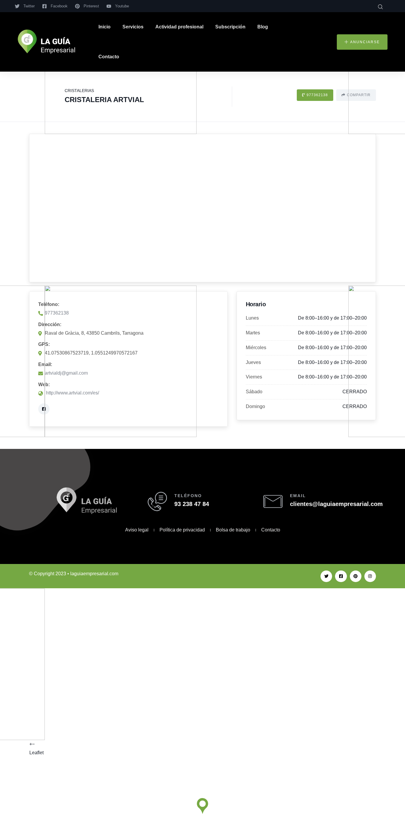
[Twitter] (326, 576)
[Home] (46, 42)
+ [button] (30, 744)
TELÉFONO (188, 495)
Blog (262, 26)
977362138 (317, 95)
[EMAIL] (273, 501)
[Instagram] (370, 576)
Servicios (132, 26)
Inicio (104, 26)
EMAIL (298, 495)
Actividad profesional (179, 26)
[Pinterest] (355, 576)
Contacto (108, 56)
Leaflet (36, 752)
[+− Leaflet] (202, 208)
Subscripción (230, 26)
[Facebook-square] (341, 576)
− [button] (33, 744)
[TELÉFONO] (157, 501)
